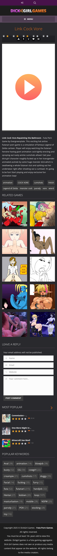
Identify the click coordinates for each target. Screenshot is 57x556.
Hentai (9, 495)
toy (8, 514)
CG (21, 469)
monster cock (26, 188)
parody (37, 188)
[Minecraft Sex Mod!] (6, 443)
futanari (23, 488)
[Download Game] (18, 39)
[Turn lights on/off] (28, 39)
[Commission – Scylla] (6, 418)
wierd (51, 188)
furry (38, 482)
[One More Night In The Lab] (6, 430)
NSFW (47, 501)
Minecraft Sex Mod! (21, 440)
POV (23, 507)
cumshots (38, 182)
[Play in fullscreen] (38, 39)
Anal (8, 463)
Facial (9, 482)
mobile (32, 501)
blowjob (41, 463)
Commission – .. (19, 415)
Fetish (51, 182)
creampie (11, 476)
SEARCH (34, 2)
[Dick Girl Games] (28, 10)
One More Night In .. (21, 428)
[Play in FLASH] (23, 39)
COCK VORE (23, 182)
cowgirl (35, 469)
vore (45, 188)
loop (39, 495)
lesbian (25, 495)
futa (8, 488)
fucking (24, 482)
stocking (38, 507)
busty (9, 469)
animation (7, 182)
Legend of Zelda (10, 188)
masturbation (13, 501)
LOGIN (22, 2)
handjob (40, 488)
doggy (45, 476)
